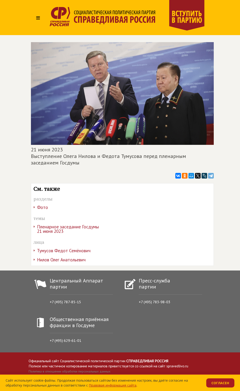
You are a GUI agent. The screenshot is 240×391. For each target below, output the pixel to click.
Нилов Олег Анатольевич (61, 260)
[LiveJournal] (204, 176)
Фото (42, 207)
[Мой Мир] (191, 176)
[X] (198, 176)
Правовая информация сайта (112, 385)
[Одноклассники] (185, 176)
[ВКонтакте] (178, 176)
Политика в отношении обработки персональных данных (69, 371)
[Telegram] (211, 176)
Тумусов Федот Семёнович (63, 250)
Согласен (220, 383)
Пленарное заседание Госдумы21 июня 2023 (68, 229)
